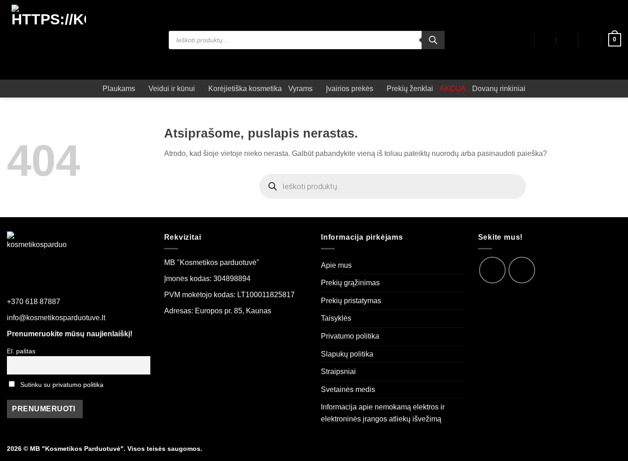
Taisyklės (336, 318)
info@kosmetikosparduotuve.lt (56, 318)
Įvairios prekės (349, 88)
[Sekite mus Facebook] (492, 270)
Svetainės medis (348, 389)
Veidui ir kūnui (171, 88)
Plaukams (119, 88)
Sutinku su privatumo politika (61, 384)
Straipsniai (338, 371)
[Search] (433, 40)
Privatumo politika (350, 336)
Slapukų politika (347, 354)
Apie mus (336, 265)
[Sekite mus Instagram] (521, 270)
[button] (589, 40)
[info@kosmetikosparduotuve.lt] (546, 40)
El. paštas (21, 351)
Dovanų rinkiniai (498, 88)
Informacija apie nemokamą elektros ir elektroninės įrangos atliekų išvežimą (383, 413)
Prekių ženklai (410, 88)
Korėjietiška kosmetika (245, 88)
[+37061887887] (566, 40)
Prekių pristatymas (351, 301)
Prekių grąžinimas (350, 283)
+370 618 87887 (33, 301)
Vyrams (300, 88)
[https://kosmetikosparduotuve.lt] (49, 40)
